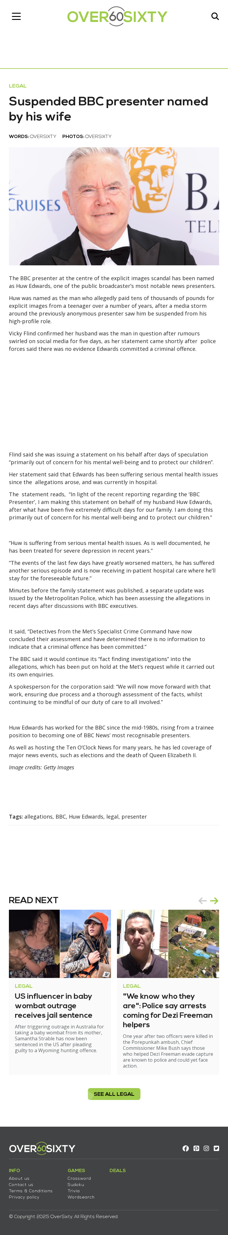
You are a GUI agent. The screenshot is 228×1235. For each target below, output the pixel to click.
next (214, 901)
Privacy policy (24, 1197)
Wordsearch (81, 1197)
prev (202, 901)
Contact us (21, 1185)
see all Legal (114, 1094)
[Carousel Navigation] (208, 901)
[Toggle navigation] (16, 16)
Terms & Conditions (31, 1191)
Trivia (74, 1191)
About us (19, 1179)
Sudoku (76, 1185)
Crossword (79, 1179)
